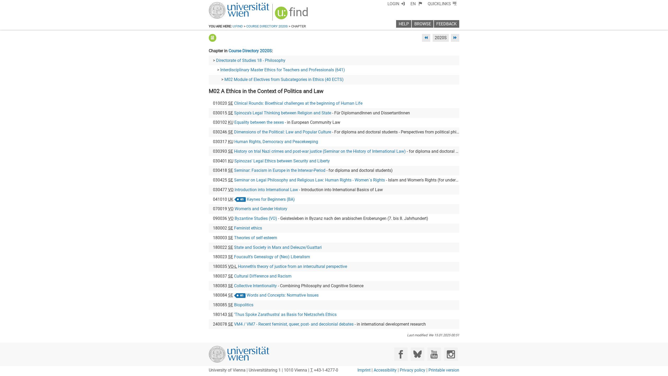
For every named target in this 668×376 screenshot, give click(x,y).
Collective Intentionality (255, 285)
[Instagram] (450, 354)
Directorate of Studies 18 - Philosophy (250, 60)
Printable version (443, 370)
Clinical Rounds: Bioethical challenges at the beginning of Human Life (298, 103)
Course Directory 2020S (267, 26)
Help (404, 23)
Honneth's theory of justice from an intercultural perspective (292, 266)
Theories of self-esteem (255, 237)
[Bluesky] (417, 354)
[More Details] (212, 37)
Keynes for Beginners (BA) (271, 199)
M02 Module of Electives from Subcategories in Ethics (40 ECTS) (284, 79)
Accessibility (385, 370)
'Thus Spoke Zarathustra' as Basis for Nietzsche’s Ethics (285, 314)
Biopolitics (243, 304)
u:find (237, 26)
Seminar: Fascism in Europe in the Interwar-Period (279, 170)
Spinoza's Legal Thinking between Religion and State (282, 112)
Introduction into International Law (266, 189)
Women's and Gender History (261, 208)
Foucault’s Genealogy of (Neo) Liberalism (272, 256)
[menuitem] (416, 4)
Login (393, 3)
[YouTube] (434, 354)
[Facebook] (401, 354)
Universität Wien (227, 4)
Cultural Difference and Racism (262, 276)
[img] (292, 14)
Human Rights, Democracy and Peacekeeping (276, 141)
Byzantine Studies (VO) (256, 218)
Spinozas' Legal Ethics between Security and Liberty (282, 160)
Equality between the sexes (259, 122)
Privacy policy (412, 370)
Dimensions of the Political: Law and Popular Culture (282, 132)
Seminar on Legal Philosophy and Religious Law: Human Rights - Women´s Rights (309, 180)
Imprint (364, 370)
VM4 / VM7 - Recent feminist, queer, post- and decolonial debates (294, 324)
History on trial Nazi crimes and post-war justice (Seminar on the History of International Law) (320, 151)
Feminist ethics (248, 228)
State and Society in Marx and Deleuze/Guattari (278, 247)
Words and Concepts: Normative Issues (283, 295)
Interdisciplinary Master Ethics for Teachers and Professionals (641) (282, 69)
